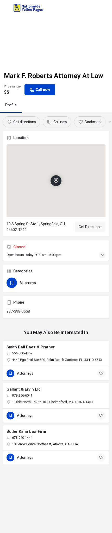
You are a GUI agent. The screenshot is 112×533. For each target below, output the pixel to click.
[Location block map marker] (56, 180)
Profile (11, 105)
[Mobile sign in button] (106, 7)
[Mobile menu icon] (6, 8)
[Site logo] (29, 8)
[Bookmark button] (101, 373)
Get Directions (90, 227)
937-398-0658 (18, 311)
